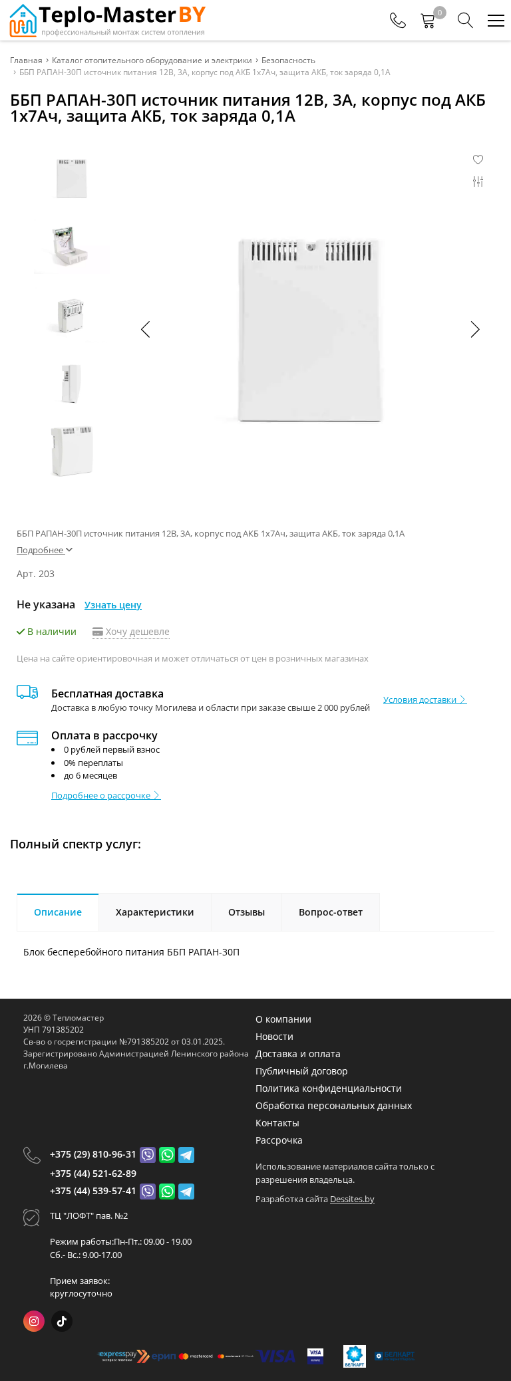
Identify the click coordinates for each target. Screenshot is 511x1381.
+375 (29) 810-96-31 (93, 1154)
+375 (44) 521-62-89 (93, 1173)
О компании (283, 1019)
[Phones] (398, 21)
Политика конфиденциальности (329, 1088)
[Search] (466, 21)
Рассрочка (279, 1140)
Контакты (277, 1122)
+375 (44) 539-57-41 (93, 1190)
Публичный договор (302, 1071)
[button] (474, 329)
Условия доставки (420, 699)
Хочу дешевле (136, 631)
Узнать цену (113, 604)
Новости (274, 1036)
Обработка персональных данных (334, 1105)
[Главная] (106, 20)
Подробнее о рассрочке (101, 795)
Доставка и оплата (298, 1053)
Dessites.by (352, 1199)
